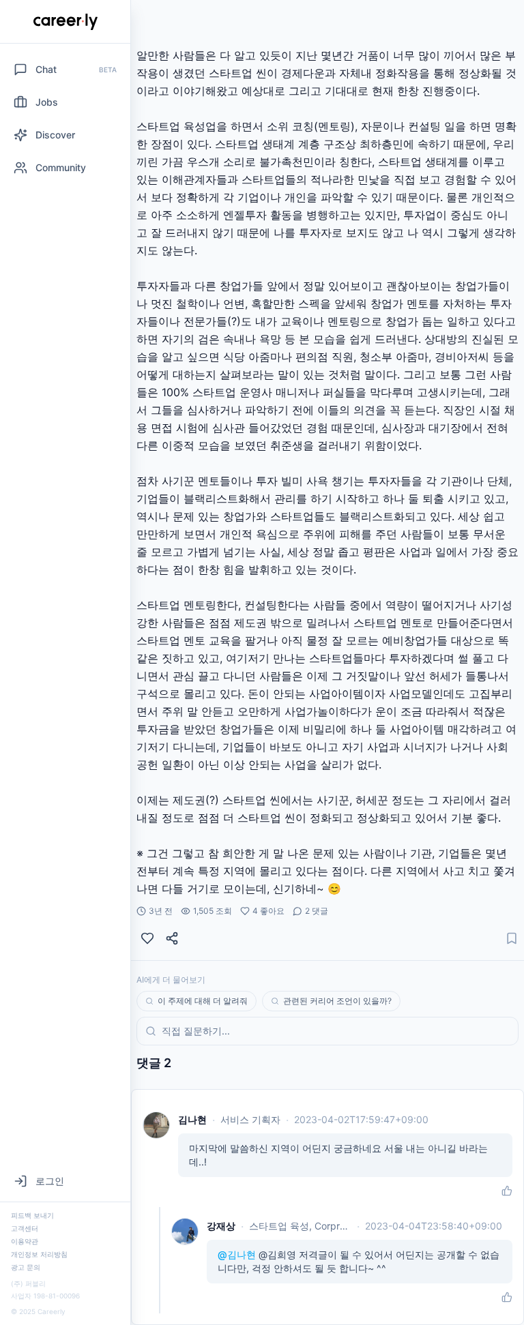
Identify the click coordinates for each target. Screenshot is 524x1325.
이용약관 (24, 1241)
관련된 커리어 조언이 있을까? (337, 1001)
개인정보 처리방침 (39, 1254)
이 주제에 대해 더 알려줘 (203, 1001)
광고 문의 (25, 1267)
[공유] (172, 938)
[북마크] (512, 938)
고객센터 (24, 1228)
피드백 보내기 (32, 1215)
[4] (147, 938)
